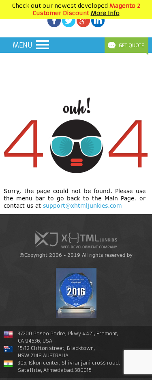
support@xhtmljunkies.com (82, 205)
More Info (105, 13)
